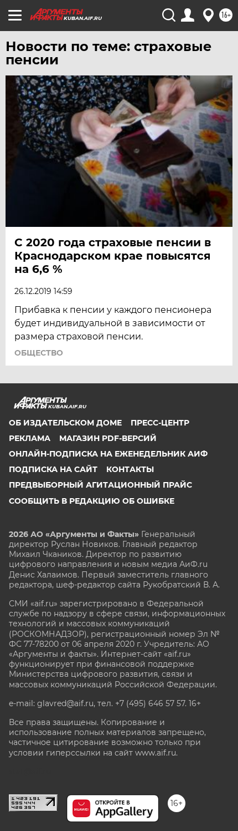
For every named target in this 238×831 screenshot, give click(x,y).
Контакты (130, 469)
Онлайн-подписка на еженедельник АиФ (108, 454)
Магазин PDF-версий (108, 438)
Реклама (29, 438)
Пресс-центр (160, 423)
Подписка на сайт (53, 469)
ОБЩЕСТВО (38, 353)
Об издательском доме (65, 423)
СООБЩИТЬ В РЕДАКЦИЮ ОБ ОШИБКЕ (91, 501)
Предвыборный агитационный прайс (100, 485)
